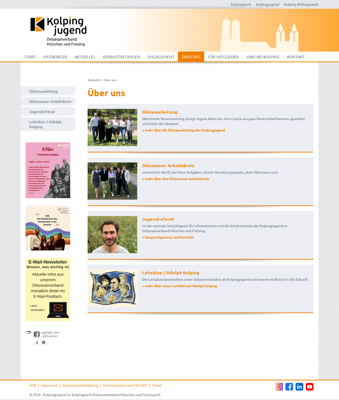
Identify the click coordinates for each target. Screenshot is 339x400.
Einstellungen (43, 342)
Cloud (156, 385)
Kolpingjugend (267, 4)
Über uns (191, 56)
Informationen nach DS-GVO (125, 385)
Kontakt (296, 56)
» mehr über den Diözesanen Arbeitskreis (175, 178)
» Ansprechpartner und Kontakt (168, 237)
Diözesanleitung (43, 91)
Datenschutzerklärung (80, 385)
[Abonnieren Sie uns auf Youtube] (309, 387)
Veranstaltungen (121, 56)
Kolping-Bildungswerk (301, 4)
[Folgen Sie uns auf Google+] (299, 387)
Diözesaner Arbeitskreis (50, 101)
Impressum (49, 385)
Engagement (161, 56)
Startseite (94, 80)
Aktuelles (84, 56)
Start (30, 56)
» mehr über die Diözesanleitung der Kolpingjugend (183, 130)
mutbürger (55, 56)
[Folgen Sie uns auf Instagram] (279, 387)
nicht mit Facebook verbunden (28, 332)
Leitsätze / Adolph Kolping (45, 124)
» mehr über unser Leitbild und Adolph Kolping (179, 285)
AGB (32, 385)
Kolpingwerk (241, 4)
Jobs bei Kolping (263, 56)
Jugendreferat (42, 111)
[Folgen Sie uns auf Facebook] (289, 387)
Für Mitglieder (223, 56)
